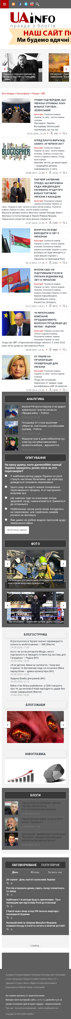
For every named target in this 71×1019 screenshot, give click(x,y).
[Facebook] (19, 5)
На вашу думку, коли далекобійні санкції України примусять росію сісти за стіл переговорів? (33, 468)
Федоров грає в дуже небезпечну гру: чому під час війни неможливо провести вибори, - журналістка (43, 442)
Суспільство (48, 975)
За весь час (55, 872)
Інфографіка (35, 754)
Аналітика (35, 399)
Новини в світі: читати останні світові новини (29, 207)
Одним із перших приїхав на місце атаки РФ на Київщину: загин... (19, 77)
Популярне (50, 865)
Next (67, 69)
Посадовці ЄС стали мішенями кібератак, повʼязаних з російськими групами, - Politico (43, 425)
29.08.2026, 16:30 (19, 674)
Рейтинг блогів (25, 987)
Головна (9, 975)
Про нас (9, 1008)
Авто (50, 979)
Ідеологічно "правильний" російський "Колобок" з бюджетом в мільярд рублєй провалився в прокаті (43, 837)
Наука (26, 979)
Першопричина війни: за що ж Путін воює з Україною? (42, 820)
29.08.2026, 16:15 (19, 681)
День (15, 872)
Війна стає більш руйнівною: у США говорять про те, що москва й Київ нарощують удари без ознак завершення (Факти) (37, 688)
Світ (9, 979)
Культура (17, 979)
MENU (4, 4)
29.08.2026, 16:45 (19, 661)
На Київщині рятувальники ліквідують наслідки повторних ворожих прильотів (35, 582)
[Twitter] (25, 5)
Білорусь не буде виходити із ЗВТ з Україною (46, 233)
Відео (33, 983)
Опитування (35, 458)
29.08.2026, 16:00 (19, 695)
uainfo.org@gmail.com (48, 1008)
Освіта (43, 979)
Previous (4, 69)
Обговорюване (24, 865)
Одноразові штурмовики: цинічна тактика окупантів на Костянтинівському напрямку (41, 806)
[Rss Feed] (13, 5)
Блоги (35, 795)
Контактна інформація (25, 1008)
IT (55, 979)
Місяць (35, 872)
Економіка (60, 975)
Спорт (19, 983)
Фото (35, 544)
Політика (36, 975)
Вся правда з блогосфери (15, 93)
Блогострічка (35, 634)
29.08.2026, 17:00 (19, 647)
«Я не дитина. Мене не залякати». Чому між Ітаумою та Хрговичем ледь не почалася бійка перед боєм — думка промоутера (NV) (37, 668)
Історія (34, 979)
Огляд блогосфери (46, 983)
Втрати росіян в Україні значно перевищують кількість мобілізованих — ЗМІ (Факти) (36, 643)
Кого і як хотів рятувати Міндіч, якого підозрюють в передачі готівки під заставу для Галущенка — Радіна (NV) (38, 654)
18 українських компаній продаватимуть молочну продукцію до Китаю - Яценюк (50, 319)
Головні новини (22, 975)
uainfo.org (40, 1000)
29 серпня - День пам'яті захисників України (30, 879)
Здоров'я (10, 983)
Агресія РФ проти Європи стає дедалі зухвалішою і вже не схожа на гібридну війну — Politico (44, 409)
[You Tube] (31, 5)
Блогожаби (35, 705)
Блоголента (11, 987)
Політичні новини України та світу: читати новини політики (49, 117)
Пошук (35, 93)
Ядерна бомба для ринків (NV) (27, 678)
